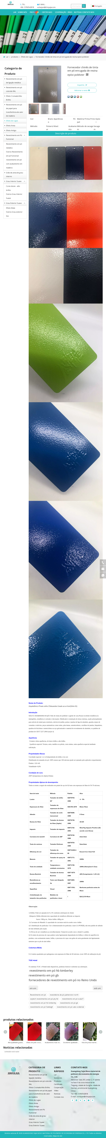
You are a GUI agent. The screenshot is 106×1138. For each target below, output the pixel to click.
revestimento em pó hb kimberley (43, 1003)
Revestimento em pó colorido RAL (14, 89)
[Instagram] (88, 1100)
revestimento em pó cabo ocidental (70, 1007)
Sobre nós (58, 1078)
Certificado (58, 1084)
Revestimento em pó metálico (14, 146)
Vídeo (56, 1090)
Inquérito (80, 85)
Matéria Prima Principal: (86, 120)
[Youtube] (84, 1100)
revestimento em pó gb (69, 1003)
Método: (34, 126)
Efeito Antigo (11, 130)
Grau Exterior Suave (14, 203)
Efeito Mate (10, 208)
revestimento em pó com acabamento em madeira (14, 164)
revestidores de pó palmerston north (64, 995)
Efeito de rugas (12, 121)
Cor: (32, 119)
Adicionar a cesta (80, 90)
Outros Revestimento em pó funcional (14, 154)
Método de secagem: (85, 128)
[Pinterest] (92, 1100)
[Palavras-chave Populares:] (84, 6)
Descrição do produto (65, 133)
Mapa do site (57, 1136)
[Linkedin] (76, 1100)
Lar (55, 1075)
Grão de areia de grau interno (14, 175)
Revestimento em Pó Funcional (14, 137)
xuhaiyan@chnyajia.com (46, 7)
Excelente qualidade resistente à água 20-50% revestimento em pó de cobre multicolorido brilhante (71, 1042)
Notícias (57, 1094)
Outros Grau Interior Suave (14, 196)
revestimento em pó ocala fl (72, 999)
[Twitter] (80, 1100)
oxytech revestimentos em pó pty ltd (44, 999)
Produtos (57, 1081)
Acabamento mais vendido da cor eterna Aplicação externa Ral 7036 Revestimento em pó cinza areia (53, 1042)
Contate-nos (59, 1097)
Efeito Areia (10, 125)
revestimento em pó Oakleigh (41, 1007)
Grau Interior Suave (13, 181)
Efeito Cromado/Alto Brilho (14, 98)
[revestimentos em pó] (14, 1070)
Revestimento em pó (38, 995)
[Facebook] (72, 1100)
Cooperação (58, 1087)
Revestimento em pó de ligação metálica (14, 81)
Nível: (56, 126)
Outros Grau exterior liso (14, 214)
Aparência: (58, 119)
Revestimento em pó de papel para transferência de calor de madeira (14, 110)
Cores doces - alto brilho (13, 188)
